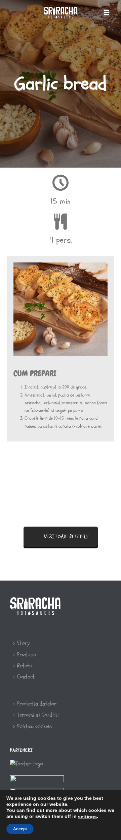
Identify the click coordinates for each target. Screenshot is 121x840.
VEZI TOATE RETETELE (66, 536)
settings (87, 816)
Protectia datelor (36, 704)
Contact (26, 676)
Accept (20, 829)
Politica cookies (34, 726)
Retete (24, 665)
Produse (26, 654)
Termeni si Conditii (38, 715)
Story (23, 643)
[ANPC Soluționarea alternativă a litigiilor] (37, 781)
